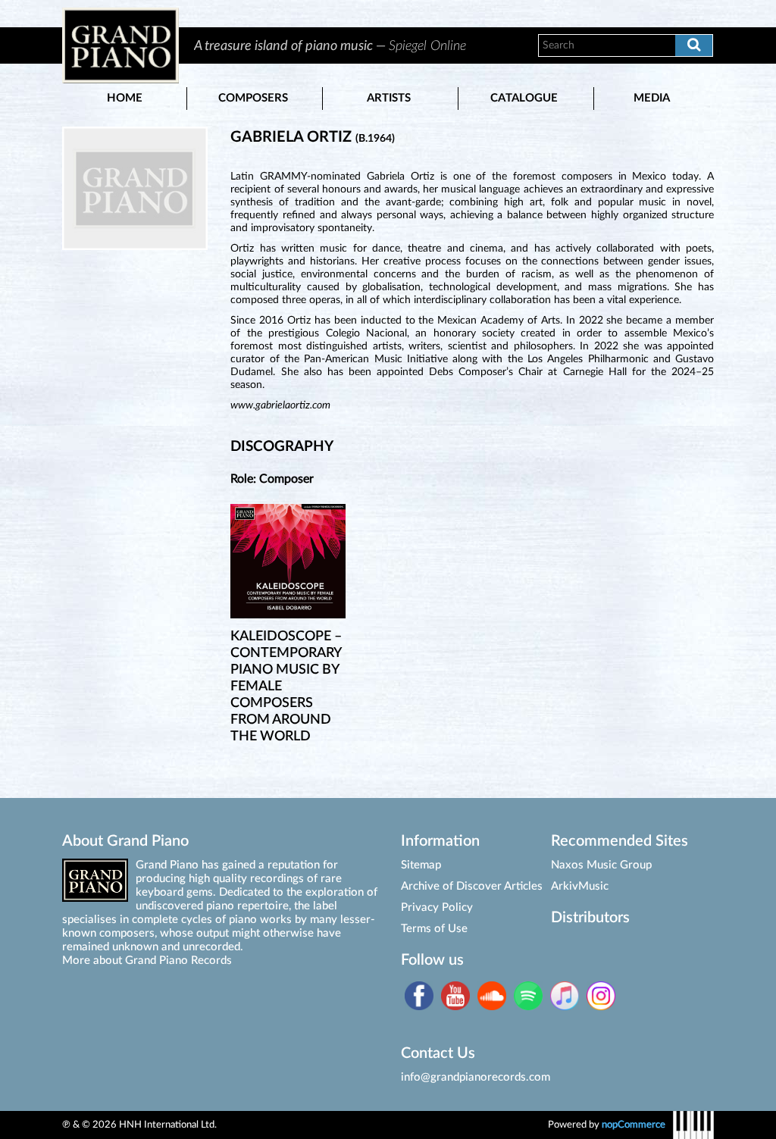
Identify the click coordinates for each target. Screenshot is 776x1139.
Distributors (590, 917)
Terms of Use (434, 928)
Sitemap (421, 865)
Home (124, 98)
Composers (253, 98)
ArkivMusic (580, 886)
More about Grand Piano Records (147, 960)
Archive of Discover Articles (472, 886)
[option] (349, 45)
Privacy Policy (437, 907)
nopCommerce (633, 1124)
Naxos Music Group (601, 865)
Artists (389, 98)
